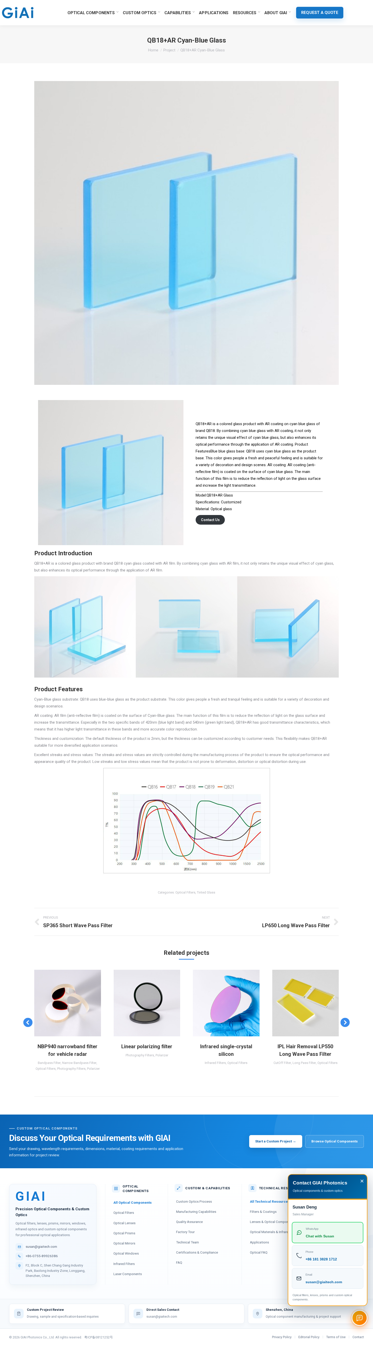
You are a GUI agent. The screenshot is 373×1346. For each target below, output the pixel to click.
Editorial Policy (308, 1337)
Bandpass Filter (49, 1063)
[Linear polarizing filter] (147, 1003)
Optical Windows (126, 1253)
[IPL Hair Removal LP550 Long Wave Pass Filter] (305, 1003)
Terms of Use (336, 1337)
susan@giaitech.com (41, 1246)
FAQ (179, 1262)
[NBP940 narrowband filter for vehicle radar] (67, 1003)
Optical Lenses (124, 1223)
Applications (259, 1242)
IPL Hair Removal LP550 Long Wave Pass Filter (305, 1050)
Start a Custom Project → (275, 1141)
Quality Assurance (189, 1222)
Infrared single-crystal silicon (226, 1050)
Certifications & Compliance (197, 1252)
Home (153, 50)
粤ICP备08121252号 (98, 1337)
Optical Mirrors (124, 1243)
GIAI (31, 1197)
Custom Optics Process (194, 1201)
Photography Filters (71, 1069)
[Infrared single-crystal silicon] (226, 1003)
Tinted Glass (206, 892)
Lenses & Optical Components (272, 1222)
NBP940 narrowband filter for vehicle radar (67, 1050)
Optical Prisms (124, 1233)
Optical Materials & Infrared (270, 1232)
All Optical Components (132, 1202)
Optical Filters (185, 892)
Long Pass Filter (304, 1063)
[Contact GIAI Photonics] (359, 1318)
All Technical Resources (270, 1201)
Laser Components (127, 1274)
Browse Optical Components (334, 1141)
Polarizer (93, 1069)
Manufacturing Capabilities (196, 1212)
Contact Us (210, 520)
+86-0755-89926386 (42, 1256)
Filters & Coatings (263, 1212)
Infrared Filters (215, 1063)
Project (169, 50)
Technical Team (187, 1242)
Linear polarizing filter (146, 1046)
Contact (358, 1337)
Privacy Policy (282, 1337)
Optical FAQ (258, 1252)
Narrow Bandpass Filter (79, 1063)
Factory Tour (185, 1232)
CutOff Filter (282, 1063)
